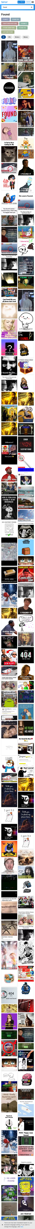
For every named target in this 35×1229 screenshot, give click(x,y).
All (3, 37)
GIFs (9, 37)
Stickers (17, 37)
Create (22, 2)
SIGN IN (28, 2)
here (22, 1227)
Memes (26, 37)
